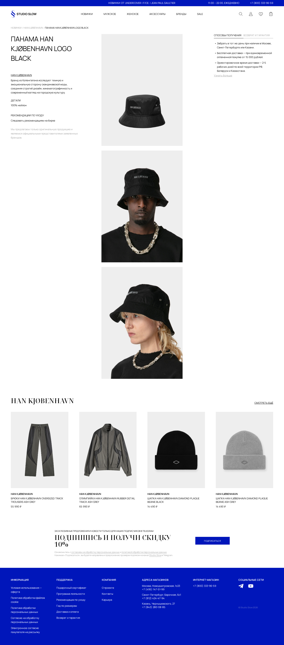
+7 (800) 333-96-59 (261, 3)
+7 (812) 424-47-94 (153, 598)
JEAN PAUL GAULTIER (163, 3)
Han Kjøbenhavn (33, 27)
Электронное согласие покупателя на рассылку (25, 630)
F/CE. (146, 3)
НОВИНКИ (114, 3)
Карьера (107, 599)
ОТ (122, 3)
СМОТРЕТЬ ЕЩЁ (263, 403)
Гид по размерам (66, 605)
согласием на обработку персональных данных (95, 552)
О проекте (108, 587)
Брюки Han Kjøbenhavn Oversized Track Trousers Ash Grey (37, 500)
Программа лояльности (70, 593)
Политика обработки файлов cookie (28, 600)
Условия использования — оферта (26, 590)
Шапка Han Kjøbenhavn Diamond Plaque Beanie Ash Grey (242, 500)
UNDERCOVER (133, 3)
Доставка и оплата (67, 611)
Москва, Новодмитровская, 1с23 (161, 586)
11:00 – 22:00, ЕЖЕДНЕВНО (223, 3)
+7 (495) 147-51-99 (153, 589)
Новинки (16, 27)
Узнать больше (223, 75)
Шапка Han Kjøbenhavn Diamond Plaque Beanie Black (173, 500)
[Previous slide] (11, 440)
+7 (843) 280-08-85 (153, 607)
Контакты (107, 593)
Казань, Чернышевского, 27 (158, 603)
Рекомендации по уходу (70, 599)
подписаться (212, 540)
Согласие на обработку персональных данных (25, 620)
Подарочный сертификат (71, 587)
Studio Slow (155, 555)
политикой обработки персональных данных (144, 552)
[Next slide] (273, 440)
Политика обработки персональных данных (24, 610)
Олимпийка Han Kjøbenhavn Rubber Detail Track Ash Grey (107, 500)
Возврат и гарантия (68, 617)
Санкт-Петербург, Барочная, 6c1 (161, 594)
